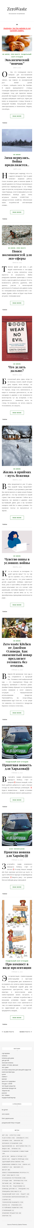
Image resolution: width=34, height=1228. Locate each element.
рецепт (25, 1194)
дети (5, 1156)
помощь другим (9, 1188)
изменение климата (11, 1164)
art (5, 1135)
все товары (6, 1095)
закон (6, 1159)
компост (4, 1076)
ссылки (6, 1199)
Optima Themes (22, 1224)
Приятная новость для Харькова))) (17, 767)
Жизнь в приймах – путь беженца (17, 474)
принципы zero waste (11, 1191)
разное (4, 1093)
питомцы (18, 1183)
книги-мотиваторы (8, 1072)
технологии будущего (12, 1202)
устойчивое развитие (12, 1207)
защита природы (20, 1159)
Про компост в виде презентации (17, 966)
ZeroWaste (17, 9)
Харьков (18, 1140)
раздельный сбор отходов (17, 762)
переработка (20, 1180)
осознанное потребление (14, 1178)
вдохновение (8, 1146)
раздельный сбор (10, 1194)
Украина (7, 1140)
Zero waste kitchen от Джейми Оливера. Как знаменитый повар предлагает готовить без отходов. (17, 655)
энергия (6, 1215)
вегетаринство (23, 1146)
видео (6, 1148)
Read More (17, 116)
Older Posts (8, 1032)
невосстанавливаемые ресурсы (15, 1172)
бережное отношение (12, 1143)
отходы (7, 1180)
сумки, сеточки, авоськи (10, 1065)
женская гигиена (7, 1063)
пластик (7, 1186)
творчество (6, 1090)
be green (6, 54)
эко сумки (5, 1067)
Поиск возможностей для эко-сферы (17, 254)
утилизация (8, 1210)
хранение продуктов (9, 1088)
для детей (5, 1060)
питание (7, 1183)
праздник (24, 1188)
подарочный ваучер (8, 1097)
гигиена (4, 1056)
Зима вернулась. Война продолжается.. (17, 161)
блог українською (17, 849)
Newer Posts (25, 1032)
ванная (4, 1079)
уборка (6, 1205)
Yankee (4, 123)
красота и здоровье (8, 1081)
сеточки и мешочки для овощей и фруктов (16, 1070)
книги (26, 1164)
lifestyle (15, 1135)
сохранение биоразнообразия (15, 1196)
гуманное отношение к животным (15, 1152)
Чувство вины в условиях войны (17, 561)
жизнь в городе (19, 1156)
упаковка (17, 1205)
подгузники (19, 1186)
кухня (4, 1074)
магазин (18, 1167)
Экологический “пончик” (17, 61)
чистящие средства (8, 1086)
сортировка (6, 1053)
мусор (6, 1169)
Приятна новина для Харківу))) (17, 854)
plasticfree (8, 1138)
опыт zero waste (10, 1175)
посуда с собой (7, 1083)
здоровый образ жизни (13, 1161)
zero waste (15, 54)
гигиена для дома (8, 1058)
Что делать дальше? (17, 369)
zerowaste (22, 1138)
